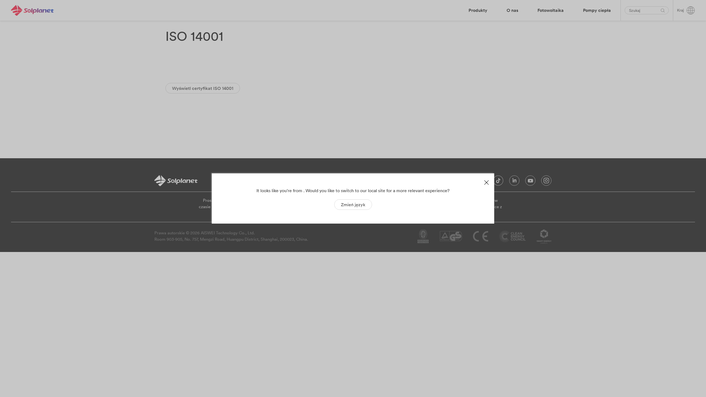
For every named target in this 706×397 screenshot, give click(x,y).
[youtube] (530, 182)
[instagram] (546, 182)
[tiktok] (498, 182)
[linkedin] (514, 182)
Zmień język (353, 204)
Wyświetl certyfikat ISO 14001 (202, 88)
